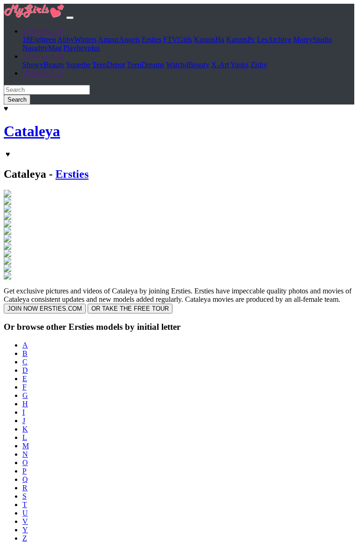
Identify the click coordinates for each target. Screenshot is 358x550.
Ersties (151, 39)
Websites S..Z (42, 73)
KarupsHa (209, 39)
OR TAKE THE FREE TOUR (130, 308)
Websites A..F (42, 31)
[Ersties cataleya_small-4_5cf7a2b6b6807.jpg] (7, 232)
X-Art (220, 65)
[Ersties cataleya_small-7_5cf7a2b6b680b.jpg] (7, 269)
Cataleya (32, 131)
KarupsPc (240, 39)
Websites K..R (43, 56)
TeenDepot (108, 65)
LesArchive (274, 39)
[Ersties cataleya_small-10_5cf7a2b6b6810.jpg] (7, 195)
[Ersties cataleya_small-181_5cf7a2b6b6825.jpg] (7, 210)
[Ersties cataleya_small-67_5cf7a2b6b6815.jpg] (7, 247)
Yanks (239, 65)
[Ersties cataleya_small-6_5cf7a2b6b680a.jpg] (7, 262)
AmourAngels (119, 39)
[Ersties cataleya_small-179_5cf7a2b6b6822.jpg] (7, 202)
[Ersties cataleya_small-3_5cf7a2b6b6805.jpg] (7, 225)
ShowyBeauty (43, 65)
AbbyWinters (76, 39)
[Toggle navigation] (70, 17)
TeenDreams (145, 65)
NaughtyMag (42, 48)
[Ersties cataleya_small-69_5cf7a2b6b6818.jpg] (7, 254)
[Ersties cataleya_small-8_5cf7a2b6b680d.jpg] (7, 277)
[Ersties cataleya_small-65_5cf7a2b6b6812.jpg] (7, 240)
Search (17, 99)
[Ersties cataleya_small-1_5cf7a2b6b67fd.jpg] (7, 217)
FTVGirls (177, 39)
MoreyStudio (312, 39)
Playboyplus (81, 48)
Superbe (78, 65)
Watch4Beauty (187, 65)
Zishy (258, 65)
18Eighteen (39, 39)
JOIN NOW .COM (44, 308)
